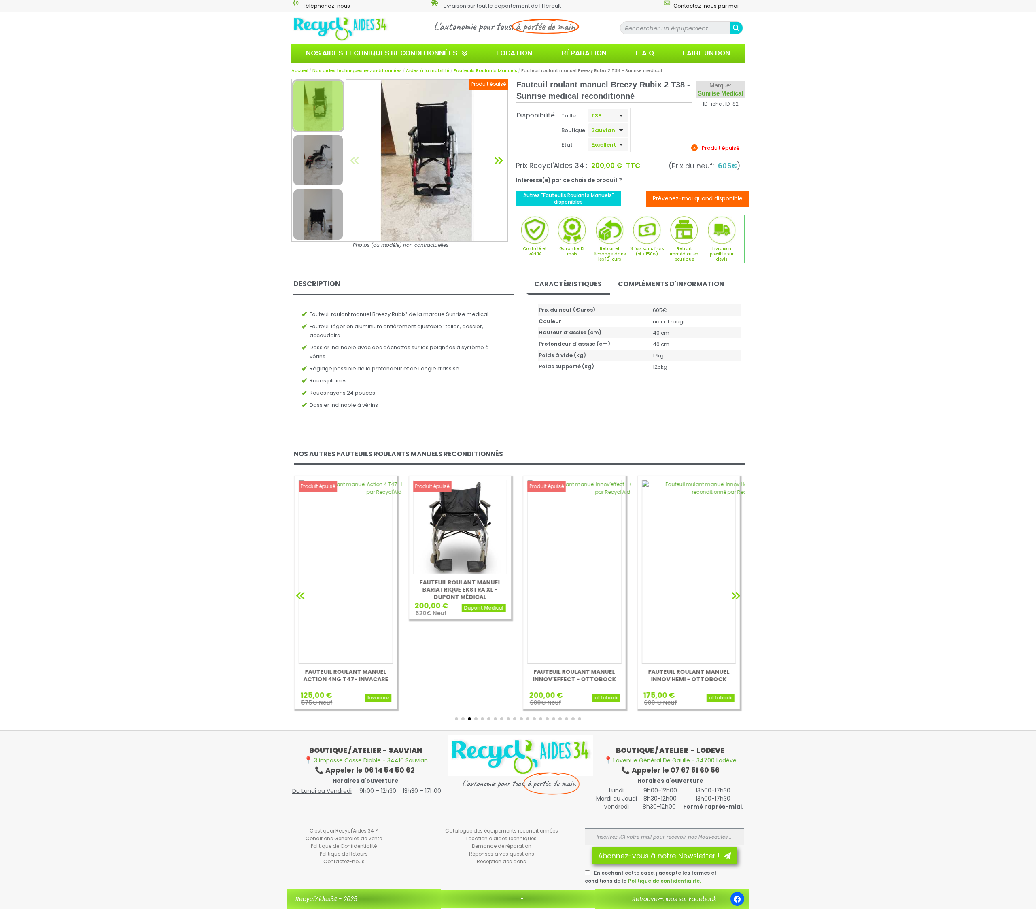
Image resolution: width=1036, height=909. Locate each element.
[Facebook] (737, 899)
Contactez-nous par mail (706, 6)
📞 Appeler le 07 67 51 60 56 (670, 770)
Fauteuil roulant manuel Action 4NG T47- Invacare (345, 675)
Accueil (299, 70)
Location (514, 53)
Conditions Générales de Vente (344, 838)
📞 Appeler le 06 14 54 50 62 (365, 770)
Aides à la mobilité (428, 70)
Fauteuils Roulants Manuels (485, 70)
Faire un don (706, 53)
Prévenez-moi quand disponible (698, 198)
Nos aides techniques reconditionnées (382, 53)
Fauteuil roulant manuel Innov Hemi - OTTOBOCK (688, 675)
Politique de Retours (344, 853)
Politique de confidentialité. (664, 880)
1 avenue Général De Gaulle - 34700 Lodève (670, 760)
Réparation (584, 53)
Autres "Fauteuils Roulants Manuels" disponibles (568, 198)
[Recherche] (736, 28)
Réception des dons (501, 861)
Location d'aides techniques (501, 838)
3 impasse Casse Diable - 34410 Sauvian (366, 760)
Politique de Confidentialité (344, 846)
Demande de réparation (501, 846)
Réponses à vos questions (501, 853)
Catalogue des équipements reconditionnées (501, 830)
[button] (355, 160)
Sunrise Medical (720, 93)
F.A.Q (645, 53)
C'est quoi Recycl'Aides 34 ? (344, 830)
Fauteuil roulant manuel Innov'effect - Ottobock (574, 675)
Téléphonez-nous (326, 6)
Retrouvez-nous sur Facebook (674, 899)
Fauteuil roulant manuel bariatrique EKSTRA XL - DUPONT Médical (460, 589)
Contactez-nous (344, 861)
